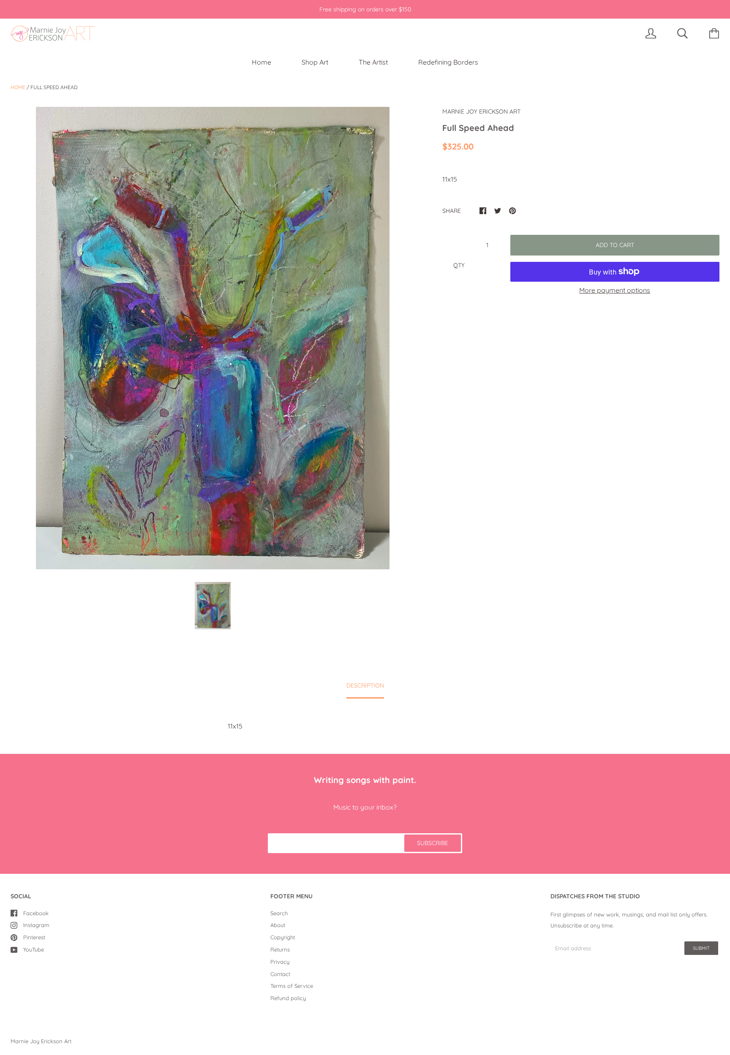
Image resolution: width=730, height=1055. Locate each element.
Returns (280, 949)
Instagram (36, 925)
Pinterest (34, 937)
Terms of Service (291, 985)
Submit (701, 948)
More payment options (614, 290)
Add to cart (615, 245)
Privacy (279, 961)
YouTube (33, 949)
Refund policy (288, 998)
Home (261, 62)
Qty (459, 265)
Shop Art (315, 62)
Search (279, 913)
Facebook (36, 913)
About (277, 925)
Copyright (282, 937)
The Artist (373, 62)
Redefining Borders (448, 62)
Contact (280, 974)
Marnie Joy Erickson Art (41, 1041)
